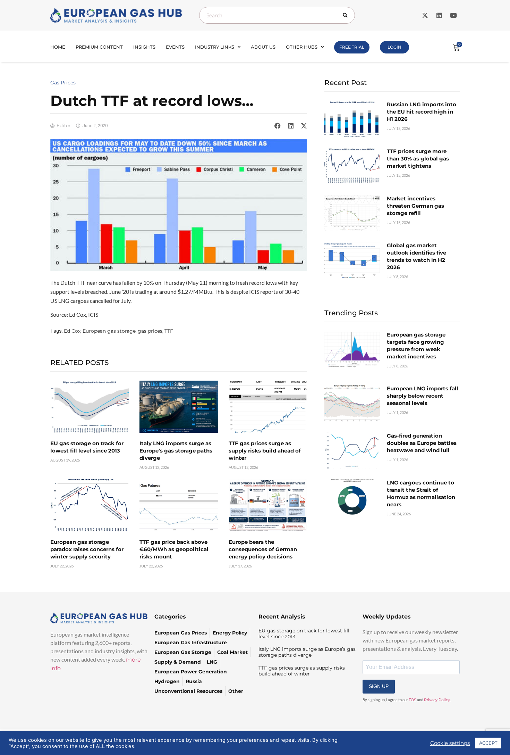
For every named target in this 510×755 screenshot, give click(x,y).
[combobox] (277, 15)
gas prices (150, 331)
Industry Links (214, 47)
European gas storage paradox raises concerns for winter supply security (87, 549)
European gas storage (109, 331)
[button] (277, 125)
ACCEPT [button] (488, 743)
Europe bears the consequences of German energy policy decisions (263, 549)
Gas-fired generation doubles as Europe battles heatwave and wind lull (422, 443)
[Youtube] (453, 15)
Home (57, 47)
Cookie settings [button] (450, 743)
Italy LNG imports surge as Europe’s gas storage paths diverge (175, 450)
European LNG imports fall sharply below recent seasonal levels (422, 395)
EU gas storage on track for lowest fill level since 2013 (303, 634)
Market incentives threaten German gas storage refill (415, 205)
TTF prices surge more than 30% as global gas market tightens (418, 158)
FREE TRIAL (351, 47)
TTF (168, 331)
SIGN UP (379, 686)
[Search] (346, 15)
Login (394, 47)
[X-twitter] (425, 15)
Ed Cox (72, 331)
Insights (144, 47)
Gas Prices (63, 83)
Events (175, 47)
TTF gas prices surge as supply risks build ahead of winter (265, 450)
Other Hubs (301, 47)
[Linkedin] (439, 15)
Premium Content (99, 47)
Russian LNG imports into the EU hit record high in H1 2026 (421, 111)
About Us (263, 47)
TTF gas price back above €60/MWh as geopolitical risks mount (174, 549)
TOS (412, 699)
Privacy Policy (437, 699)
